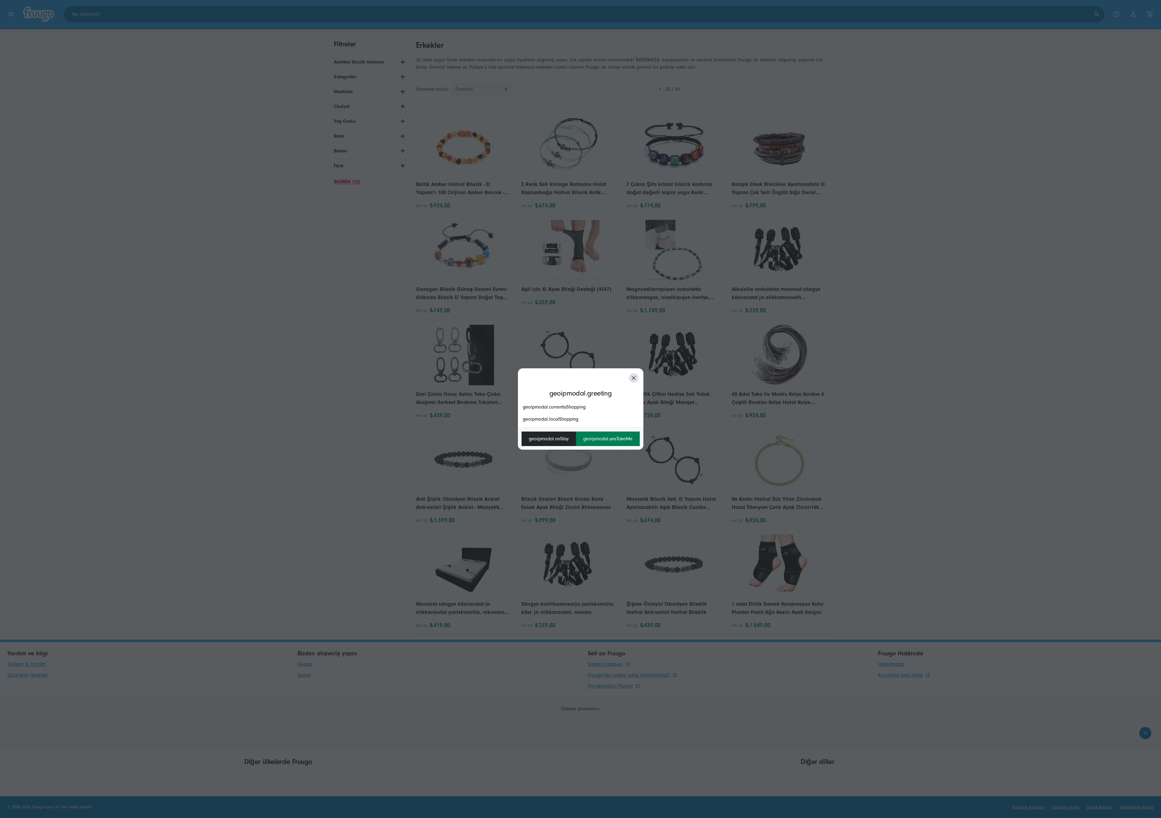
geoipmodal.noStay (549, 439)
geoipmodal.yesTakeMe (608, 439)
